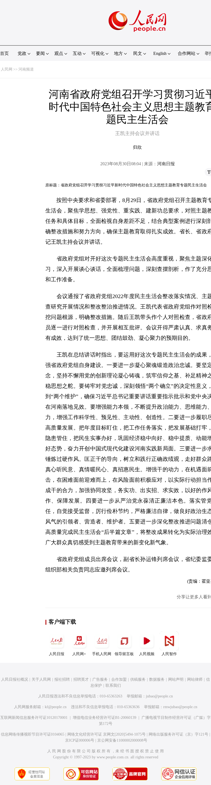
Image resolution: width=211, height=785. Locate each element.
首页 (4, 53)
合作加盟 (119, 679)
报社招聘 (62, 679)
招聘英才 (81, 679)
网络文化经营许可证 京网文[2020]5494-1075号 (106, 734)
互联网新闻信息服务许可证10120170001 (34, 718)
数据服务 (157, 679)
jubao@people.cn (159, 696)
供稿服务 (138, 679)
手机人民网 (101, 654)
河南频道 (26, 69)
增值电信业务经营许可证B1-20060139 (104, 718)
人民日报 (56, 654)
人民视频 (146, 654)
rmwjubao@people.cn (180, 707)
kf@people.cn (55, 707)
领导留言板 (124, 654)
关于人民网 (41, 679)
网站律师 (194, 679)
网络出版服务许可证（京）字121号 (178, 734)
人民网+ (79, 654)
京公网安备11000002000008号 (122, 740)
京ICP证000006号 (79, 740)
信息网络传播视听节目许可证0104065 (32, 734)
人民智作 (169, 654)
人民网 (6, 69)
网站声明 (176, 679)
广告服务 (100, 679)
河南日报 (166, 163)
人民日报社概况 (14, 679)
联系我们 (113, 685)
